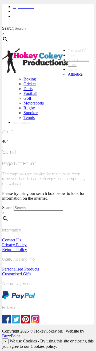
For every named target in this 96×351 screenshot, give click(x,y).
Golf (27, 98)
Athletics (75, 74)
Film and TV (77, 50)
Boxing (29, 79)
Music (72, 65)
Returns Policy (14, 249)
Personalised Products (20, 269)
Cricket (29, 84)
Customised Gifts (16, 274)
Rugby (29, 108)
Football (30, 93)
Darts (28, 88)
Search (8, 28)
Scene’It (73, 55)
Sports (72, 70)
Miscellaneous (78, 60)
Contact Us (11, 240)
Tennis (29, 117)
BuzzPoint (11, 336)
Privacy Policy (14, 244)
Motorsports (33, 103)
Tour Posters (22, 123)
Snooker (30, 112)
